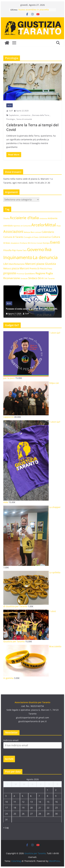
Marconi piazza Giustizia (40, 264)
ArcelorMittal (43, 225)
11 (15, 801)
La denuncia (45, 257)
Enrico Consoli (36, 243)
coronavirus (25, 115)
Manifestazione (17, 264)
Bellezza (27, 232)
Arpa (59, 225)
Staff (11, 110)
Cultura (56, 237)
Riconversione (11, 278)
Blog (9, 105)
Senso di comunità (24, 119)
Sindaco (32, 278)
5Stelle (6, 218)
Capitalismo (14, 115)
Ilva (48, 249)
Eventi (55, 242)
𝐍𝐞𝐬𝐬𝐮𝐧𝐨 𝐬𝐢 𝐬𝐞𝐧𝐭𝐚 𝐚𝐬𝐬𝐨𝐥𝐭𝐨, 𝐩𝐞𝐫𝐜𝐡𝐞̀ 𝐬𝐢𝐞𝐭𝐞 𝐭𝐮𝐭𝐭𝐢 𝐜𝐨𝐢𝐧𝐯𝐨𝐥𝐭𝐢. (32, 308)
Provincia (20, 273)
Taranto (51, 278)
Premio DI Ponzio (38, 268)
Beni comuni (36, 232)
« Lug (6, 827)
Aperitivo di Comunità (22, 226)
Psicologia (10, 119)
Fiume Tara (21, 250)
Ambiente (43, 218)
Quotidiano (30, 273)
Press (49, 268)
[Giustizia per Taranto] (7, 42)
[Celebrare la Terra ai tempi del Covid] (32, 82)
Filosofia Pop (9, 250)
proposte (9, 273)
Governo (35, 249)
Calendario (48, 232)
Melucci (7, 268)
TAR (45, 278)
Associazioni (13, 231)
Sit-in (41, 278)
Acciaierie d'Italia (24, 217)
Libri (5, 264)
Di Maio (6, 243)
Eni (29, 243)
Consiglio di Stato (31, 237)
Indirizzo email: (11, 740)
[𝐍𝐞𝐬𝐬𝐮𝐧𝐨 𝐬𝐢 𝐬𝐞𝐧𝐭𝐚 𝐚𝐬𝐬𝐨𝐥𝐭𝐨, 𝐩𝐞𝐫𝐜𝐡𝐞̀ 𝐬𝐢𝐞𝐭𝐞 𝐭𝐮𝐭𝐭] (32, 287)
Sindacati (24, 278)
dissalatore (15, 243)
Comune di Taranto (13, 236)
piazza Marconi (20, 268)
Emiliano (23, 243)
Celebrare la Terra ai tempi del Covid (32, 127)
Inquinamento (17, 257)
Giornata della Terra (40, 115)
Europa (46, 243)
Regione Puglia (44, 273)
